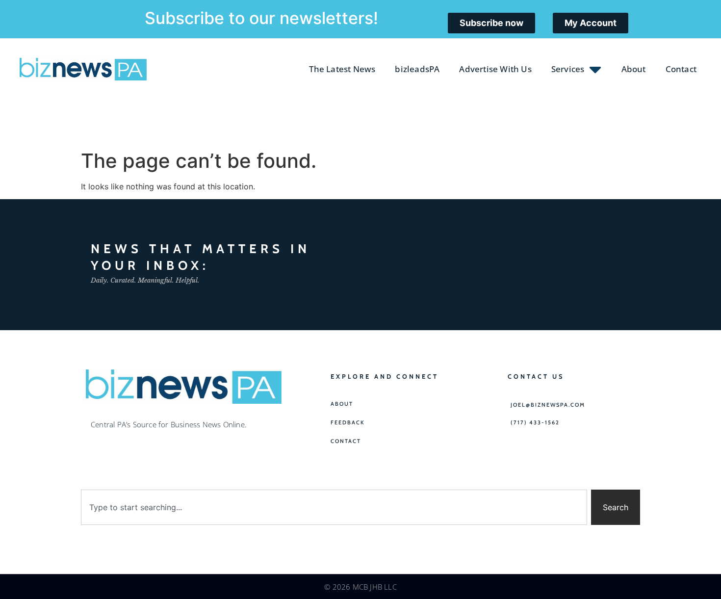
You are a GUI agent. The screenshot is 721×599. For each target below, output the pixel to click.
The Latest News (342, 69)
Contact (681, 69)
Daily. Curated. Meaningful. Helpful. (145, 280)
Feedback (348, 422)
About (633, 69)
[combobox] (334, 507)
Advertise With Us (495, 69)
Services (568, 69)
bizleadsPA (417, 69)
